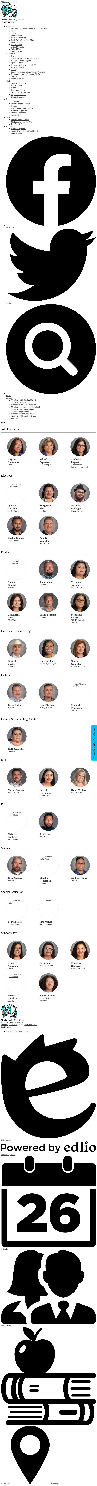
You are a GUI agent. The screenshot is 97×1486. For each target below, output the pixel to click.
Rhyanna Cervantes (13, 461)
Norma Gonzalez (13, 583)
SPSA (13, 31)
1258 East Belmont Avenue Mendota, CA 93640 (12, 1023)
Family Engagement (19, 110)
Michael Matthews (76, 706)
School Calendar (17, 47)
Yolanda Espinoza (44, 461)
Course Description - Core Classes (25, 58)
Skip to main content (9, 2)
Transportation (17, 115)
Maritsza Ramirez (76, 964)
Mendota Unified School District (24, 400)
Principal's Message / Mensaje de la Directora (29, 29)
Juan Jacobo (46, 582)
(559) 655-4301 (30, 1025)
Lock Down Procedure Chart (22, 40)
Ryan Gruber (15, 877)
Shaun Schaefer (48, 614)
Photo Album (16, 35)
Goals (13, 56)
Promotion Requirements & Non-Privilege (28, 72)
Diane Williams (79, 790)
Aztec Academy (17, 67)
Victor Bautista (16, 790)
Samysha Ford (47, 661)
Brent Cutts (14, 704)
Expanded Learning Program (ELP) (25, 74)
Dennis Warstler (44, 539)
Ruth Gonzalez (16, 748)
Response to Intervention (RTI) (23, 65)
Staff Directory (17, 51)
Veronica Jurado (76, 583)
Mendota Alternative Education (23, 405)
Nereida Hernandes (45, 791)
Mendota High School (20, 411)
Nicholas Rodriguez (76, 507)
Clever (13, 70)
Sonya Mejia (15, 921)
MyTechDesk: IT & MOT (21, 122)
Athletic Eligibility (18, 129)
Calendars (15, 101)
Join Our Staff (16, 124)
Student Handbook (18, 83)
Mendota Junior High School (22, 414)
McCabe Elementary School (22, 402)
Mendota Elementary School (22, 409)
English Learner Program (21, 60)
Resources (15, 106)
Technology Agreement (20, 92)
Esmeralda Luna (14, 616)
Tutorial (14, 76)
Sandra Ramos (47, 995)
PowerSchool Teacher (20, 120)
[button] (10, 26)
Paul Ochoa (46, 921)
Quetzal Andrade (12, 507)
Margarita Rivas (45, 507)
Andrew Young (79, 877)
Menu (13, 88)
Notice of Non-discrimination (17, 1031)
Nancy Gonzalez (76, 662)
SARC (14, 33)
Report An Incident (18, 95)
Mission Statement (18, 38)
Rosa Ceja (45, 962)
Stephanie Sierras (76, 616)
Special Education (18, 63)
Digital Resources (18, 79)
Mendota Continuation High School (25, 407)
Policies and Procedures (20, 104)
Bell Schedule (16, 45)
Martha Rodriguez (45, 879)
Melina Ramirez (12, 997)
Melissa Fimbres (12, 835)
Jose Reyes (45, 833)
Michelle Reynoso (76, 461)
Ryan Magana (47, 704)
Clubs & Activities (18, 90)
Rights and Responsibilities (22, 108)
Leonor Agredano (13, 964)
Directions (15, 42)
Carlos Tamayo (16, 538)
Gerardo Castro (12, 662)
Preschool (15, 418)
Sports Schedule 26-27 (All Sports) (25, 131)
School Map (16, 49)
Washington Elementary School (23, 416)
